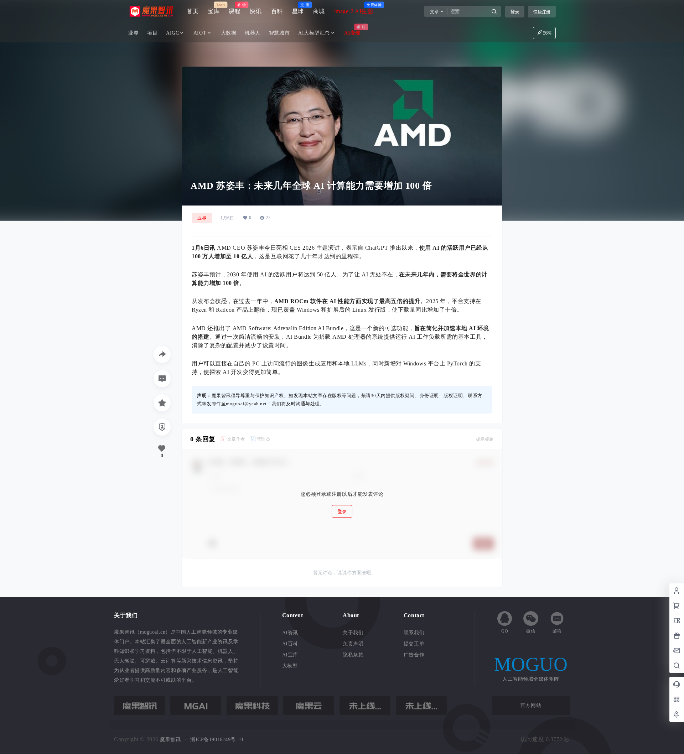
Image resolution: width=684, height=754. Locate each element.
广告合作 (414, 654)
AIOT (199, 33)
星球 (298, 9)
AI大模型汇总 (314, 33)
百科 (277, 11)
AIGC (172, 33)
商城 (319, 11)
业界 (201, 217)
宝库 (213, 9)
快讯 (255, 11)
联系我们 (414, 632)
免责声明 (353, 643)
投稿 (547, 32)
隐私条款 (353, 654)
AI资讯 (290, 632)
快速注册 (541, 12)
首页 (192, 11)
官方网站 (530, 705)
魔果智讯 (170, 739)
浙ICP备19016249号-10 (216, 739)
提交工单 (414, 643)
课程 (234, 9)
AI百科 (290, 643)
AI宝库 (290, 654)
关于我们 (353, 632)
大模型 (290, 666)
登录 (515, 12)
